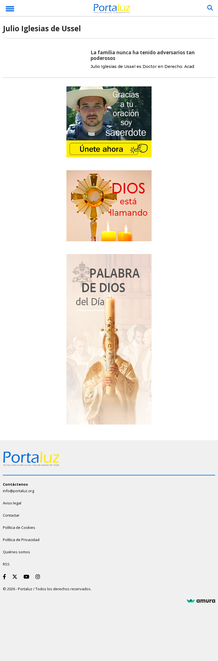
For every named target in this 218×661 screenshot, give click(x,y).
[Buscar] (210, 8)
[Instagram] (38, 576)
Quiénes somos (16, 551)
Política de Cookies (19, 527)
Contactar (11, 515)
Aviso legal (12, 503)
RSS (6, 564)
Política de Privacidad (21, 539)
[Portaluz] (111, 9)
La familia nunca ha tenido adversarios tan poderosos (143, 55)
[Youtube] (28, 576)
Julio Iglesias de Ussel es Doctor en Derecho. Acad (142, 66)
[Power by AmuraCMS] (201, 601)
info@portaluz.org (18, 490)
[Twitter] (16, 576)
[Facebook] (5, 576)
